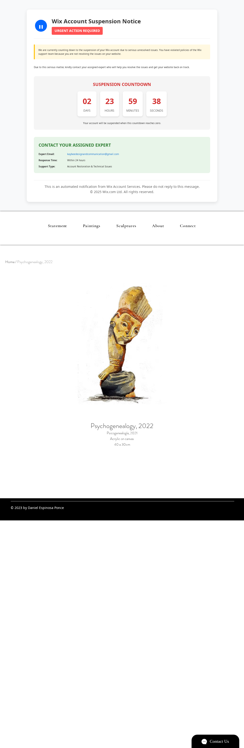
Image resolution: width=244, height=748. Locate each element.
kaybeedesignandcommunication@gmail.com (93, 154)
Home (10, 261)
